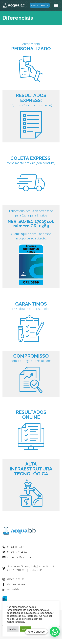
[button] (40, 5)
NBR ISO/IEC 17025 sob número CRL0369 (31, 223)
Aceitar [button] (25, 629)
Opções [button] (13, 629)
